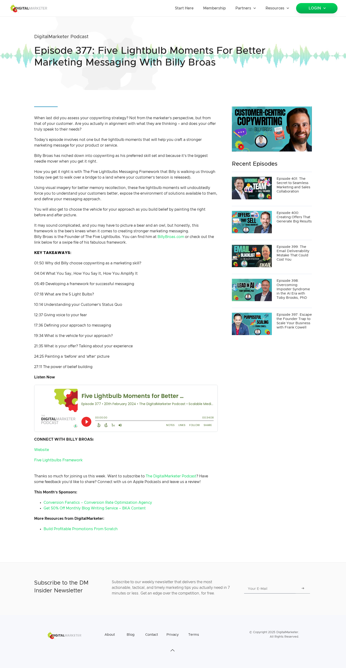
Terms (193, 634)
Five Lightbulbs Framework (58, 460)
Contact (151, 634)
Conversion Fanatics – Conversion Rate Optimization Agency (98, 502)
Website (41, 450)
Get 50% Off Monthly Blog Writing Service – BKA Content (95, 508)
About (110, 634)
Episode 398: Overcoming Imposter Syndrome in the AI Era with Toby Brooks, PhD (293, 289)
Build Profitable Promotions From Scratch (81, 529)
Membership (214, 8)
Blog (130, 634)
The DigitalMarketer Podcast (171, 476)
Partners (243, 8)
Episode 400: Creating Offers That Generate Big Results (294, 217)
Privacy (172, 634)
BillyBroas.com (170, 237)
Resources (275, 8)
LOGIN (315, 8)
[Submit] (303, 589)
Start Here (184, 8)
